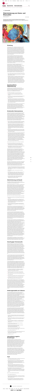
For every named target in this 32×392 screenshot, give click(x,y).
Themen (3, 7)
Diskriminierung (20, 7)
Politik (5, 7)
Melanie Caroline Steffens (6, 16)
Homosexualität (17, 7)
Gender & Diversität (13, 7)
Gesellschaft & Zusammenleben (9, 7)
